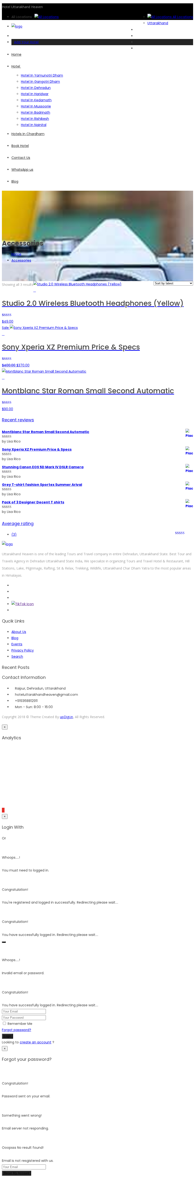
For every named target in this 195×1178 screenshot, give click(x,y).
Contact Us (20, 157)
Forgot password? (16, 1029)
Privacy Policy (22, 650)
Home (16, 54)
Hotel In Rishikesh (35, 118)
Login (7, 1036)
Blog (14, 181)
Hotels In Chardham (27, 133)
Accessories (21, 260)
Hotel (16, 66)
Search (17, 656)
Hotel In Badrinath (35, 112)
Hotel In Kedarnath (36, 100)
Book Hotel (20, 145)
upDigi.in (66, 717)
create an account (35, 1042)
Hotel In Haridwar (35, 94)
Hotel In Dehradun (36, 87)
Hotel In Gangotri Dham (40, 81)
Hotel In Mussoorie (36, 106)
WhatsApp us (22, 169)
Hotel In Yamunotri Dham (42, 75)
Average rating (18, 523)
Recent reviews (18, 420)
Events (16, 644)
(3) (14, 534)
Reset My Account (16, 1173)
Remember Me (20, 1023)
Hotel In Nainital (33, 124)
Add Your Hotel (26, 42)
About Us (18, 631)
